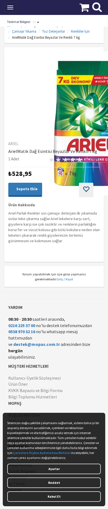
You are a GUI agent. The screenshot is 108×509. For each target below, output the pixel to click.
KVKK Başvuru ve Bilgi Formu (35, 390)
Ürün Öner (18, 384)
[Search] (97, 6)
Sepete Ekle (27, 189)
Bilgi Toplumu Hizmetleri (32, 397)
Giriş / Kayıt (64, 279)
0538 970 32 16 (21, 331)
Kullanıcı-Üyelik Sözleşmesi (34, 378)
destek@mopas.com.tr (36, 344)
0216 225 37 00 (21, 325)
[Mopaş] (39, 7)
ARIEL (13, 143)
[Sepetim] (84, 7)
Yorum (95, 158)
